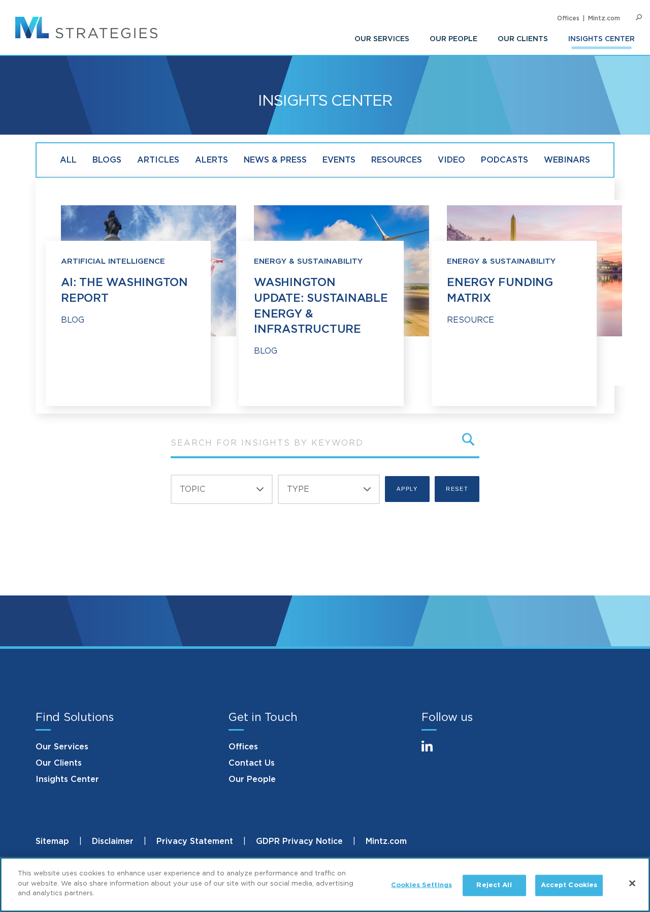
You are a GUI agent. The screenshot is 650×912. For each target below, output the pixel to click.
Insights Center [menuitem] (601, 39)
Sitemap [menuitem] (52, 841)
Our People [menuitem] (453, 39)
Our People (252, 779)
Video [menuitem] (451, 160)
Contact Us (252, 763)
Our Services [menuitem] (381, 39)
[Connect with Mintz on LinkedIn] (431, 752)
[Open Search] (638, 17)
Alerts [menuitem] (211, 160)
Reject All (493, 885)
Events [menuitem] (338, 160)
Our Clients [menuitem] (523, 39)
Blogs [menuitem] (106, 160)
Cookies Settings (421, 885)
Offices (243, 747)
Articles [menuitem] (158, 160)
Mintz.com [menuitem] (604, 18)
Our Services (62, 747)
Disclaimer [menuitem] (113, 841)
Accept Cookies (569, 885)
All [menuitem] (68, 160)
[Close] (632, 883)
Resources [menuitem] (396, 160)
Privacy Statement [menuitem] (194, 841)
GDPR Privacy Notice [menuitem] (299, 841)
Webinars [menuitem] (567, 160)
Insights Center (67, 779)
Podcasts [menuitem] (504, 160)
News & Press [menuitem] (275, 160)
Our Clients (59, 763)
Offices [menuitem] (568, 18)
